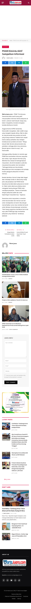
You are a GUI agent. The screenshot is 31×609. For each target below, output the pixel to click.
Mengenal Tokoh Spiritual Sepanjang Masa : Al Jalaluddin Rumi (19, 526)
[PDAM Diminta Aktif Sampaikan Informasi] (15, 107)
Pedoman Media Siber (16, 594)
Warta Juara (10, 58)
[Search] (28, 3)
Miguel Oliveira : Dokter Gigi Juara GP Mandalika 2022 (20, 535)
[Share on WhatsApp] (26, 62)
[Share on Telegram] (19, 62)
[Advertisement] (15, 22)
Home (11, 40)
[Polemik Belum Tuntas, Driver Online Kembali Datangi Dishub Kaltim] (15, 264)
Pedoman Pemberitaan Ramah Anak (13, 596)
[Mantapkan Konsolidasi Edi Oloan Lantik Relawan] (6, 455)
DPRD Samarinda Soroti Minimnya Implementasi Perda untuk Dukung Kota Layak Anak (15, 325)
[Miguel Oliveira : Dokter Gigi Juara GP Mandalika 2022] (6, 536)
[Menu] (3, 3)
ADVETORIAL (5, 46)
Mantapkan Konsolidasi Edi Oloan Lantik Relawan (20, 454)
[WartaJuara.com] (15, 2)
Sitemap (19, 598)
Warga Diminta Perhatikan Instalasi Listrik (9, 233)
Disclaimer (25, 596)
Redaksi (13, 598)
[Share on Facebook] (5, 62)
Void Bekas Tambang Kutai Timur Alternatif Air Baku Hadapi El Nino (20, 425)
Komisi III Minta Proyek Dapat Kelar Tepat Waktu (22, 233)
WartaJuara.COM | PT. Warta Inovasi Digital (17, 590)
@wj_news (7, 479)
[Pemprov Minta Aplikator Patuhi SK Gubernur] (15, 290)
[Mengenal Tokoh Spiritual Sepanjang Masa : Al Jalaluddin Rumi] (6, 526)
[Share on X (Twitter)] (12, 62)
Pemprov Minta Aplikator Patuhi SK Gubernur (15, 300)
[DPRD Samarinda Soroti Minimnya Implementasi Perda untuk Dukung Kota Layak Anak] (15, 313)
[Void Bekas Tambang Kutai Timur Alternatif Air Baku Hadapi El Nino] (6, 426)
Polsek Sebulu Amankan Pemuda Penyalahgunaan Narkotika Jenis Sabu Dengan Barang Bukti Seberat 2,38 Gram (19, 466)
